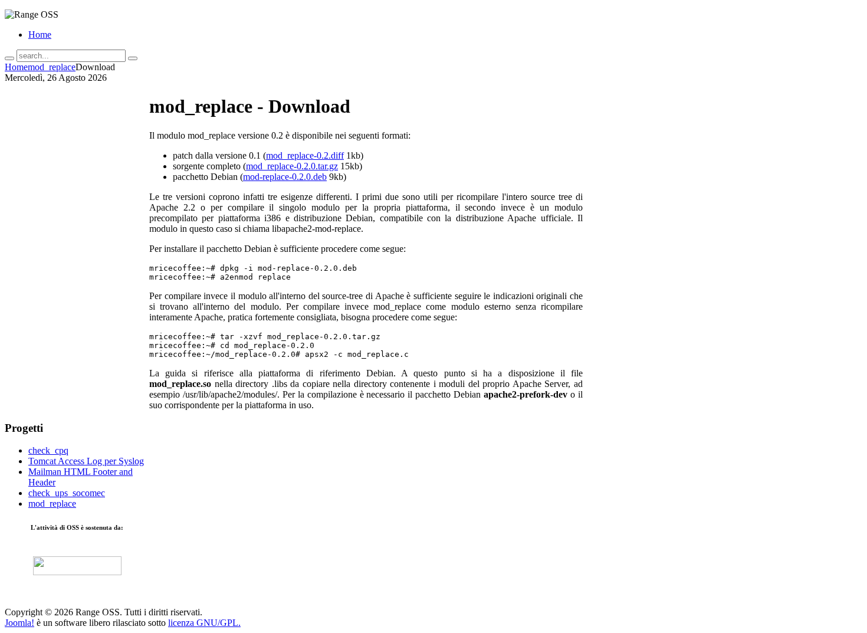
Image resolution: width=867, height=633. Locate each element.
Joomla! (19, 623)
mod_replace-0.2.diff (305, 155)
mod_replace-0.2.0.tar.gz (292, 166)
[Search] (9, 58)
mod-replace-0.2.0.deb (285, 177)
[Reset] (132, 58)
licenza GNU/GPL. (204, 623)
